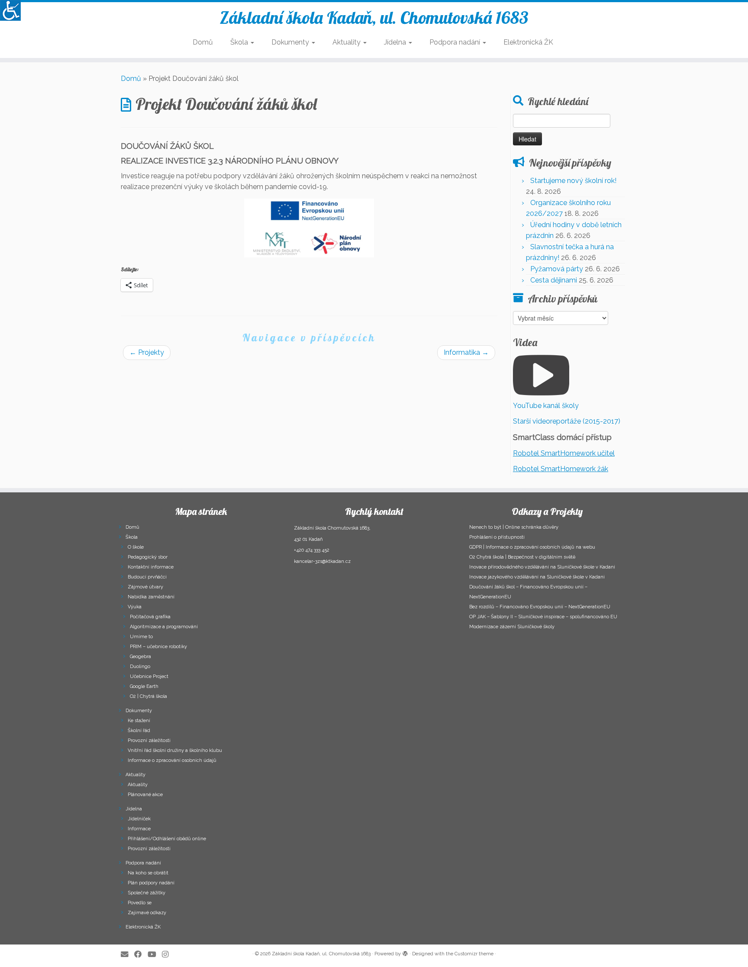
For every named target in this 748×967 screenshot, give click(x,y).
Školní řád (139, 730)
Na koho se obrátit (148, 873)
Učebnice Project (149, 676)
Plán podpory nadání (151, 883)
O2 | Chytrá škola (148, 696)
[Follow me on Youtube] (155, 954)
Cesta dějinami (553, 280)
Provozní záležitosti (149, 740)
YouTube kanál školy (546, 406)
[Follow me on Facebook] (141, 954)
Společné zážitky (146, 893)
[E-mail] (127, 954)
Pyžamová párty (556, 269)
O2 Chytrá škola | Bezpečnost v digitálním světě (522, 557)
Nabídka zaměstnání (151, 597)
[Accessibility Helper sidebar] (10, 10)
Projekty (146, 352)
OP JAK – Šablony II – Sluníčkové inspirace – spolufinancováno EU (543, 617)
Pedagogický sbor (148, 557)
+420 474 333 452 (311, 550)
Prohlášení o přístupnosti (497, 537)
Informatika (466, 352)
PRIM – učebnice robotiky (158, 646)
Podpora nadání (455, 42)
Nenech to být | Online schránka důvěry (513, 527)
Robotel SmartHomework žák (560, 469)
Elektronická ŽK (528, 42)
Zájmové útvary (145, 587)
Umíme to (141, 636)
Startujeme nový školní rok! (573, 181)
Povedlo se (140, 903)
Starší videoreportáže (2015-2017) (566, 421)
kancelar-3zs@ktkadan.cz (322, 561)
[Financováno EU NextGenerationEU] (309, 228)
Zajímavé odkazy (147, 913)
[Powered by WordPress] (405, 952)
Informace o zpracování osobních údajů (172, 760)
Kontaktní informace (151, 567)
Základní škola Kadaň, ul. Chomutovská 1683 (374, 17)
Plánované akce (145, 794)
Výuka (135, 607)
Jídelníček (139, 819)
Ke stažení (139, 720)
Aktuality (347, 42)
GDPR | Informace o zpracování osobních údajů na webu (532, 547)
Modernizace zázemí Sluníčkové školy (512, 627)
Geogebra (140, 656)
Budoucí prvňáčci (147, 577)
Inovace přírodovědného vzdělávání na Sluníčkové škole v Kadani (542, 567)
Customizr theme (474, 954)
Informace (139, 829)
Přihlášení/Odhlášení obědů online (167, 839)
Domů (203, 42)
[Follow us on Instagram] (168, 954)
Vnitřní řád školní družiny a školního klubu (175, 750)
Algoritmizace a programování (164, 627)
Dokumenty (291, 42)
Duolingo (140, 666)
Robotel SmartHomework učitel (564, 453)
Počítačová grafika (150, 617)
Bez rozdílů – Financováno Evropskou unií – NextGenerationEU (539, 607)
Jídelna (396, 42)
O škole (136, 547)
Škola (240, 42)
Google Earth (144, 686)
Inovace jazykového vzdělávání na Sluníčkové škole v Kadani (537, 577)
